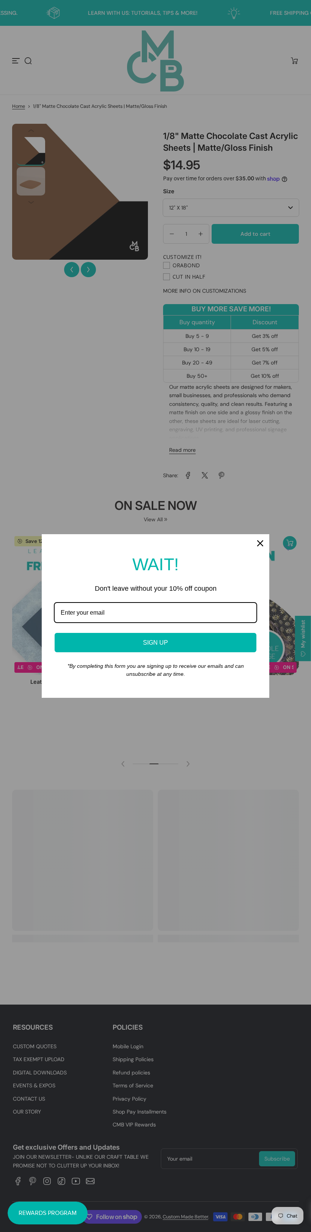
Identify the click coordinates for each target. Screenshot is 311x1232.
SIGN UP (155, 642)
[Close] (260, 543)
